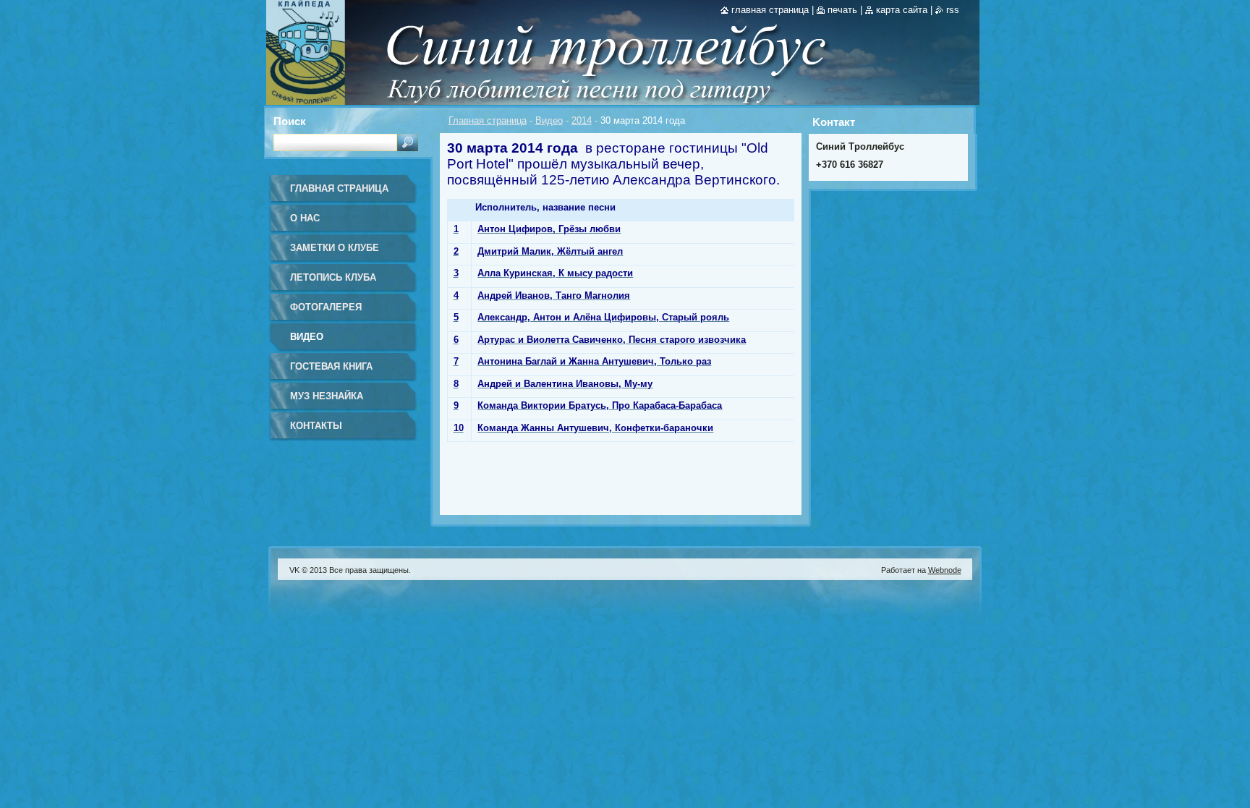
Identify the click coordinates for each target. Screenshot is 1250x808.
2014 (581, 120)
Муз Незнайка (326, 396)
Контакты (316, 425)
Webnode (944, 570)
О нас (305, 218)
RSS (952, 9)
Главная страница (487, 120)
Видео (549, 120)
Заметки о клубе (334, 247)
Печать (842, 9)
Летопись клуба (333, 277)
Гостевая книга (331, 366)
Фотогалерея (326, 307)
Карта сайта (901, 9)
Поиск (289, 121)
